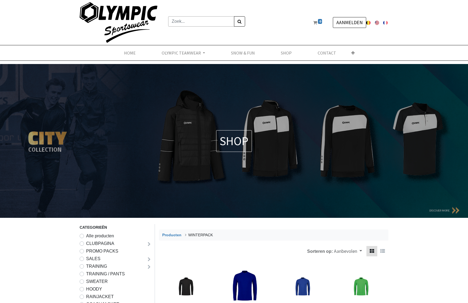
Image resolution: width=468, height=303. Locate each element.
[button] (353, 52)
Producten (171, 235)
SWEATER (97, 281)
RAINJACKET (100, 296)
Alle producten (100, 236)
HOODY (94, 289)
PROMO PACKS (102, 251)
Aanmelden (349, 22)
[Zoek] (239, 21)
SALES (93, 258)
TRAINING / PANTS (105, 274)
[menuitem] (130, 52)
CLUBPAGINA (100, 243)
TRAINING (96, 266)
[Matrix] (371, 251)
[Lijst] (382, 251)
